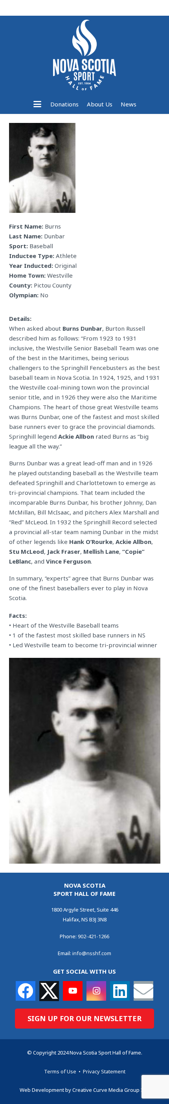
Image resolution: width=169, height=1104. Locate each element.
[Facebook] (25, 991)
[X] (49, 991)
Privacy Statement (104, 1071)
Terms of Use (60, 1071)
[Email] (143, 991)
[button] (37, 104)
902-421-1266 (93, 936)
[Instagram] (96, 991)
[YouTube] (73, 991)
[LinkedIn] (120, 991)
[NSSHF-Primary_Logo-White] (84, 55)
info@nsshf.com (91, 953)
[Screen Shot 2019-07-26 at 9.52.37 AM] (84, 761)
